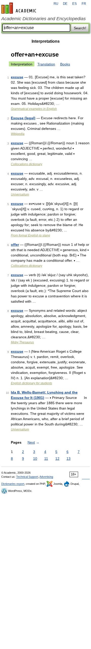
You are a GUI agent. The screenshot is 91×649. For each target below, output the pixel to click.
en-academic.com (19, 8)
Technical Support (27, 476)
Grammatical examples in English (34, 109)
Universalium (20, 194)
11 (46, 458)
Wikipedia (18, 134)
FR (84, 4)
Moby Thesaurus (22, 342)
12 (57, 458)
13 (68, 458)
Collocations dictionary (26, 164)
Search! (80, 28)
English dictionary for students (31, 383)
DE (65, 4)
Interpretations (46, 41)
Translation (46, 64)
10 (35, 458)
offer (15, 245)
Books (65, 64)
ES (74, 4)
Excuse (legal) (23, 118)
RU (56, 4)
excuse (17, 77)
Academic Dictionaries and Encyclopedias (43, 18)
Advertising (46, 476)
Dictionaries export (12, 483)
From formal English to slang (30, 235)
